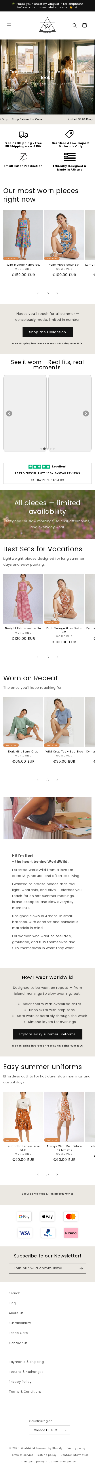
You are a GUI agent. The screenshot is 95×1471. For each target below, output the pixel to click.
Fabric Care (18, 1333)
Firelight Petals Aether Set (23, 628)
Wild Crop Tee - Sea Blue (64, 751)
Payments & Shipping (26, 1362)
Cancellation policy (62, 1461)
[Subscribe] (81, 1268)
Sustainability (20, 1323)
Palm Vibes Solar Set (64, 264)
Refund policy (47, 1455)
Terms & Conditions (25, 1391)
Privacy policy (76, 1448)
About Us (16, 1313)
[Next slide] (86, 414)
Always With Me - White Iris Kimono (64, 1148)
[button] (9, 25)
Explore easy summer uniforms (47, 1034)
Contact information (75, 1455)
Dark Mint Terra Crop (23, 751)
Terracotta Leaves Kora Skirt (23, 1148)
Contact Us (18, 1343)
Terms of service (21, 1455)
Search (15, 1293)
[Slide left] (38, 293)
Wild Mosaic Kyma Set (23, 264)
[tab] (41, 449)
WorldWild (28, 1448)
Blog (12, 1303)
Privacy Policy (20, 1381)
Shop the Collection (47, 332)
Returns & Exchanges (26, 1372)
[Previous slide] (9, 414)
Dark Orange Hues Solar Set (64, 630)
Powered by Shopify (49, 1448)
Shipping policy (34, 1461)
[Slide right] (57, 293)
